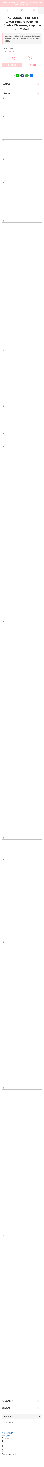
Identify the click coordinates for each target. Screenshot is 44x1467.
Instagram (6, 1435)
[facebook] (22, 75)
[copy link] (31, 75)
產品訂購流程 (7, 1432)
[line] (17, 75)
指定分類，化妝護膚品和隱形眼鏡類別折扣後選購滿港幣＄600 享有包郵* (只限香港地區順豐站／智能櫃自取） (22, 38)
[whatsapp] (27, 75)
